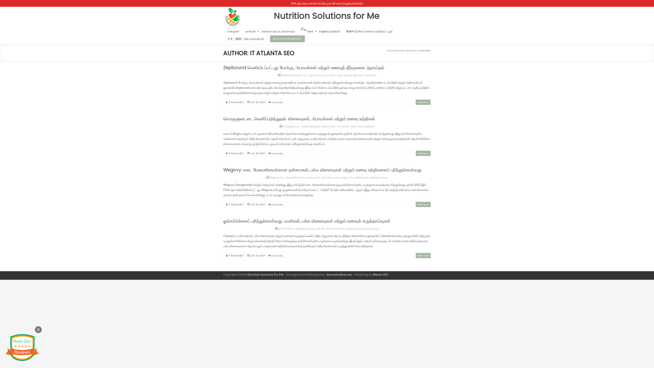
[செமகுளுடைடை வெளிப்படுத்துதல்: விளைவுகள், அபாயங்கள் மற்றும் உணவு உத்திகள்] (327, 126)
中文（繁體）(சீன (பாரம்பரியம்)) (246, 38)
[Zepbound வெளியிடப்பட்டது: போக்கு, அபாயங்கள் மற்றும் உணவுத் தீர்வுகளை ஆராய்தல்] (327, 75)
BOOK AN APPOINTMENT (287, 38)
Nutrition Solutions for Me (327, 16)
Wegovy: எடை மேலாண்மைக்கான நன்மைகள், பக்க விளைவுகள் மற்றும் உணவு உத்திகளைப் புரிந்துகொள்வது (322, 170)
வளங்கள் (250, 31)
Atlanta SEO (380, 274)
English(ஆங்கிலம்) (329, 31)
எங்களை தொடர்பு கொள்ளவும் (278, 31)
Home (402, 50)
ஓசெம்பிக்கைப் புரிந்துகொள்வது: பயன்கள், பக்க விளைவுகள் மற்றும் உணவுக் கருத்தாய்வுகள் (307, 221)
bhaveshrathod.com (339, 274)
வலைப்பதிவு (277, 102)
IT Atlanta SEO (236, 102)
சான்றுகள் (233, 31)
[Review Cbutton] (22, 348)
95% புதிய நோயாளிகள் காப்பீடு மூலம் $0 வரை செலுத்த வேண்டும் (327, 3)
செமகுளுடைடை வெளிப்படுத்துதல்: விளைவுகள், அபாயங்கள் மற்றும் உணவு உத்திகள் (299, 119)
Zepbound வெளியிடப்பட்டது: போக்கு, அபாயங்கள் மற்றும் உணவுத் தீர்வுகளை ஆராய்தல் (303, 68)
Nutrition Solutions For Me (265, 274)
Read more (423, 102)
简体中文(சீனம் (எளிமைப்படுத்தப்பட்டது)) (369, 31)
